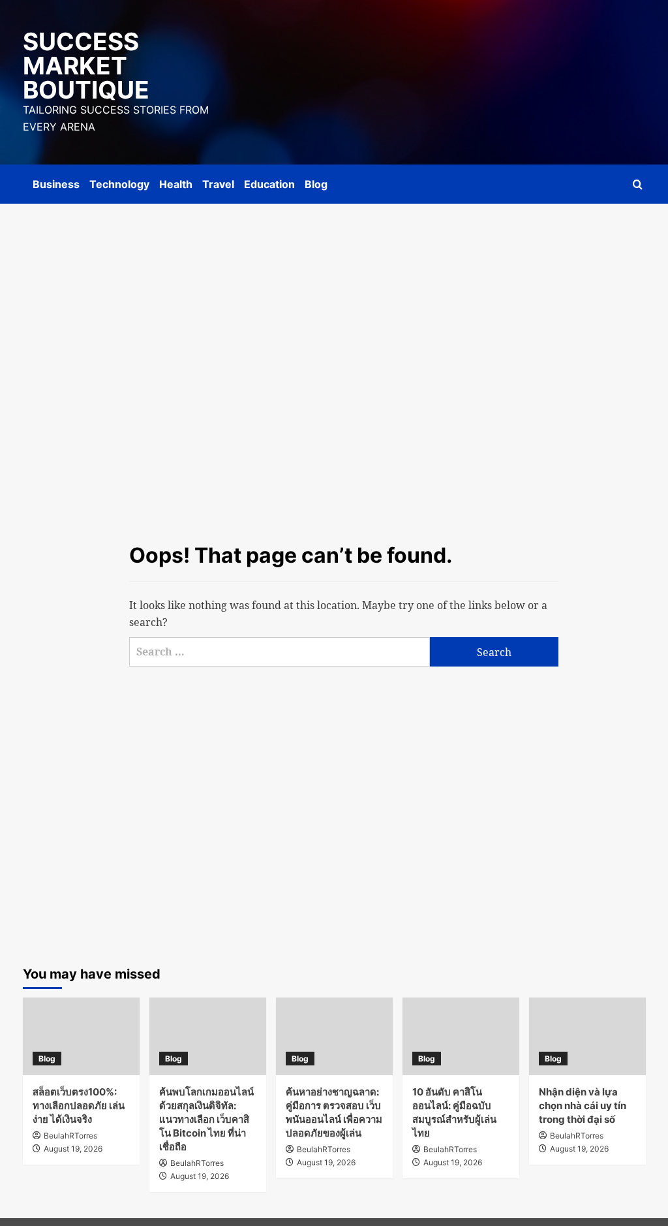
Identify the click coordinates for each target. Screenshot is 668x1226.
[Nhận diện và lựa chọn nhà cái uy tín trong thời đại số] (587, 1036)
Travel (218, 184)
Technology (119, 184)
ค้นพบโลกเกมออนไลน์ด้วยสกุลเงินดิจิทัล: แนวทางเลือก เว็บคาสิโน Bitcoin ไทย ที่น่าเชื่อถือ (206, 1119)
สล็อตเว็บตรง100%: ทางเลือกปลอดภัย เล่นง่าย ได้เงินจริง (79, 1105)
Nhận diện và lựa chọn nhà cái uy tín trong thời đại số (582, 1105)
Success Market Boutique (86, 65)
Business (56, 184)
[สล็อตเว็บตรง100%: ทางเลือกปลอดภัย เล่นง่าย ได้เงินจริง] (81, 1036)
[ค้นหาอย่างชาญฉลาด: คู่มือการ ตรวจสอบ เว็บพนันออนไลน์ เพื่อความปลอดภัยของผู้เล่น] (334, 1036)
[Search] (638, 184)
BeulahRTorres (70, 1135)
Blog (316, 184)
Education (269, 184)
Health (175, 184)
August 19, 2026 (73, 1149)
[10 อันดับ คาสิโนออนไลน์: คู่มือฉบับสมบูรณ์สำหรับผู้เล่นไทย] (460, 1036)
